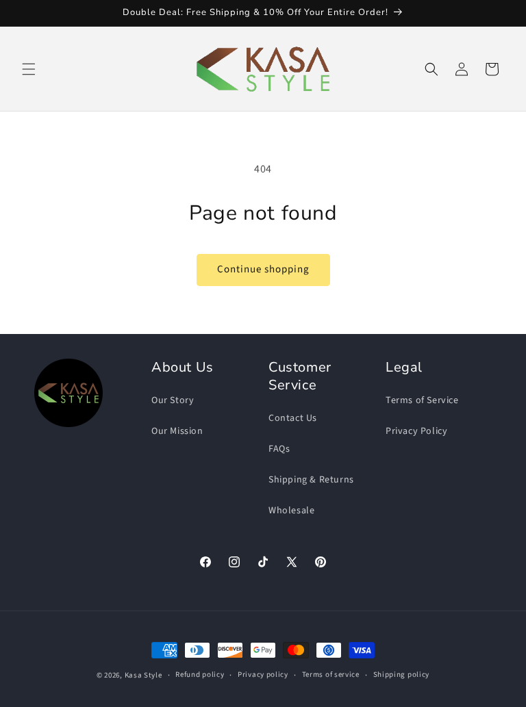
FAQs (279, 449)
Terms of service (331, 674)
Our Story (172, 400)
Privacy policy (263, 674)
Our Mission (177, 431)
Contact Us (292, 418)
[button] (29, 69)
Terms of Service (422, 400)
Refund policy (199, 674)
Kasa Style (143, 675)
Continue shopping (263, 269)
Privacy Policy (416, 431)
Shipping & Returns (311, 480)
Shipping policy (401, 674)
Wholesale (291, 510)
